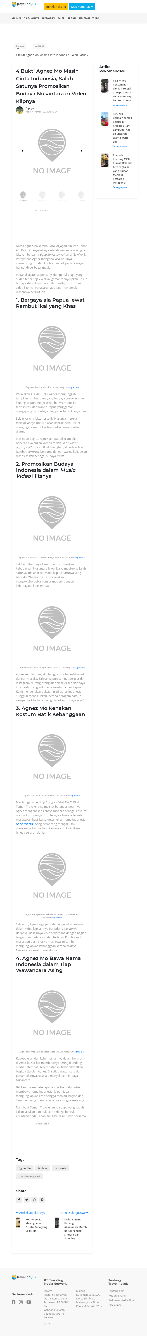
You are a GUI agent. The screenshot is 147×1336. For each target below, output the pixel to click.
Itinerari (84, 18)
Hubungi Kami (117, 1295)
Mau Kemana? (81, 7)
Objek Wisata (31, 18)
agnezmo (74, 387)
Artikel (72, 18)
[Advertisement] (81, 228)
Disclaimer (114, 1305)
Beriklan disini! (56, 7)
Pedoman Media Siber (121, 1300)
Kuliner (16, 18)
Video (95, 18)
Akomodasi (48, 18)
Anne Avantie (25, 824)
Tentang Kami (116, 1291)
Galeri (61, 18)
